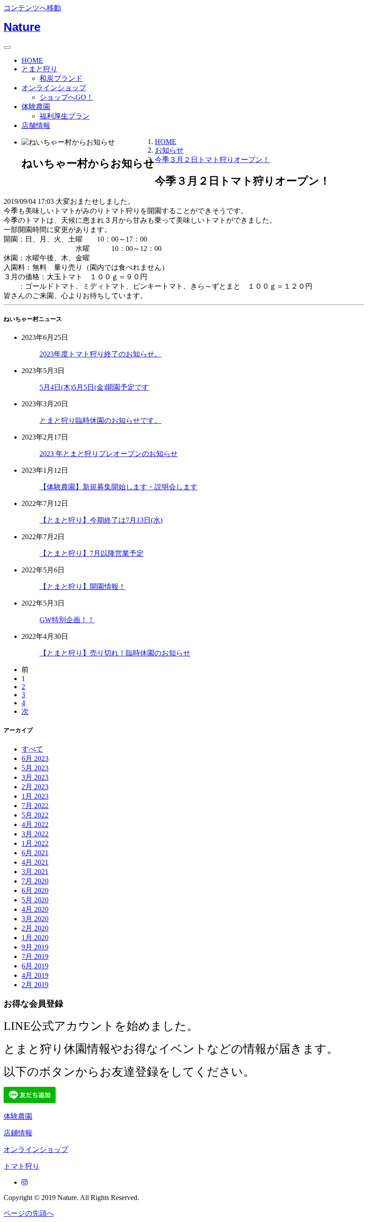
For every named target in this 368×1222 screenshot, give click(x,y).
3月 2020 (35, 919)
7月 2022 (35, 805)
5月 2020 (35, 900)
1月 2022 (35, 843)
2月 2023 (35, 787)
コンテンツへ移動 (32, 8)
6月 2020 (35, 890)
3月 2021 (35, 871)
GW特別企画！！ (67, 620)
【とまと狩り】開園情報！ (82, 586)
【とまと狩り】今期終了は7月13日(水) (100, 520)
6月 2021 (35, 853)
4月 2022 (35, 824)
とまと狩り (39, 69)
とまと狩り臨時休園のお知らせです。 (100, 420)
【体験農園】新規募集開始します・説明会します (118, 487)
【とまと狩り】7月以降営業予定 (91, 553)
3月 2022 (35, 834)
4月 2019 (35, 975)
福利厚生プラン (64, 116)
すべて (32, 749)
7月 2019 (35, 956)
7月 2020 (35, 881)
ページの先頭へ (29, 1213)
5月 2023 (35, 768)
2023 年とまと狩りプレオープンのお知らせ (108, 453)
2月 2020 (35, 928)
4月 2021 (35, 862)
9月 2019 (35, 947)
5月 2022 (35, 815)
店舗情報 (36, 125)
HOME (32, 60)
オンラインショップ (54, 88)
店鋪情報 (18, 1133)
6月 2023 (35, 758)
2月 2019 (35, 985)
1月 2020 (35, 937)
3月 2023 (35, 777)
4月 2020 (35, 909)
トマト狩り (21, 1166)
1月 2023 (35, 796)
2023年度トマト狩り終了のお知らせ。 (100, 354)
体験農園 (36, 106)
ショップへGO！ (66, 97)
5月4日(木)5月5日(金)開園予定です (94, 387)
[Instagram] (25, 1182)
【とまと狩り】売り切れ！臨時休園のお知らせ (114, 653)
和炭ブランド (61, 78)
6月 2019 (35, 966)
